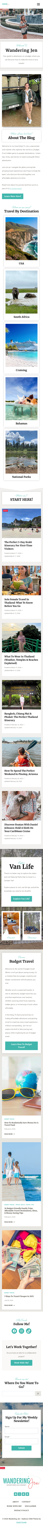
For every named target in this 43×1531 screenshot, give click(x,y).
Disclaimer (30, 1506)
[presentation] (21, 523)
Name (7, 1427)
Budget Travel (9, 1119)
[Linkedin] (27, 1494)
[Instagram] (19, 1494)
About (16, 1502)
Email (7, 1437)
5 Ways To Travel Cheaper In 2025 (19, 1296)
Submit (21, 1448)
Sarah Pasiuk (21, 1522)
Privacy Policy (21, 1510)
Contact (26, 1502)
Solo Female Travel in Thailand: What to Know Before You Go (18, 602)
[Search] (38, 1393)
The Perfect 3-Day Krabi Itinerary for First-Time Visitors (18, 545)
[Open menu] (38, 4)
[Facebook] (15, 1494)
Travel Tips (30, 1204)
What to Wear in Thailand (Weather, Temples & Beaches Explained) (21, 660)
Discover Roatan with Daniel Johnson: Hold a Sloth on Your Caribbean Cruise (21, 828)
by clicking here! (16, 189)
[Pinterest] (23, 1494)
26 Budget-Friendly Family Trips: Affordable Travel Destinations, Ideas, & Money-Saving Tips (21, 1210)
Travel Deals (20, 1204)
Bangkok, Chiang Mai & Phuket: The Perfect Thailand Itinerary (21, 717)
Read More (9, 1134)
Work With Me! (14, 1506)
